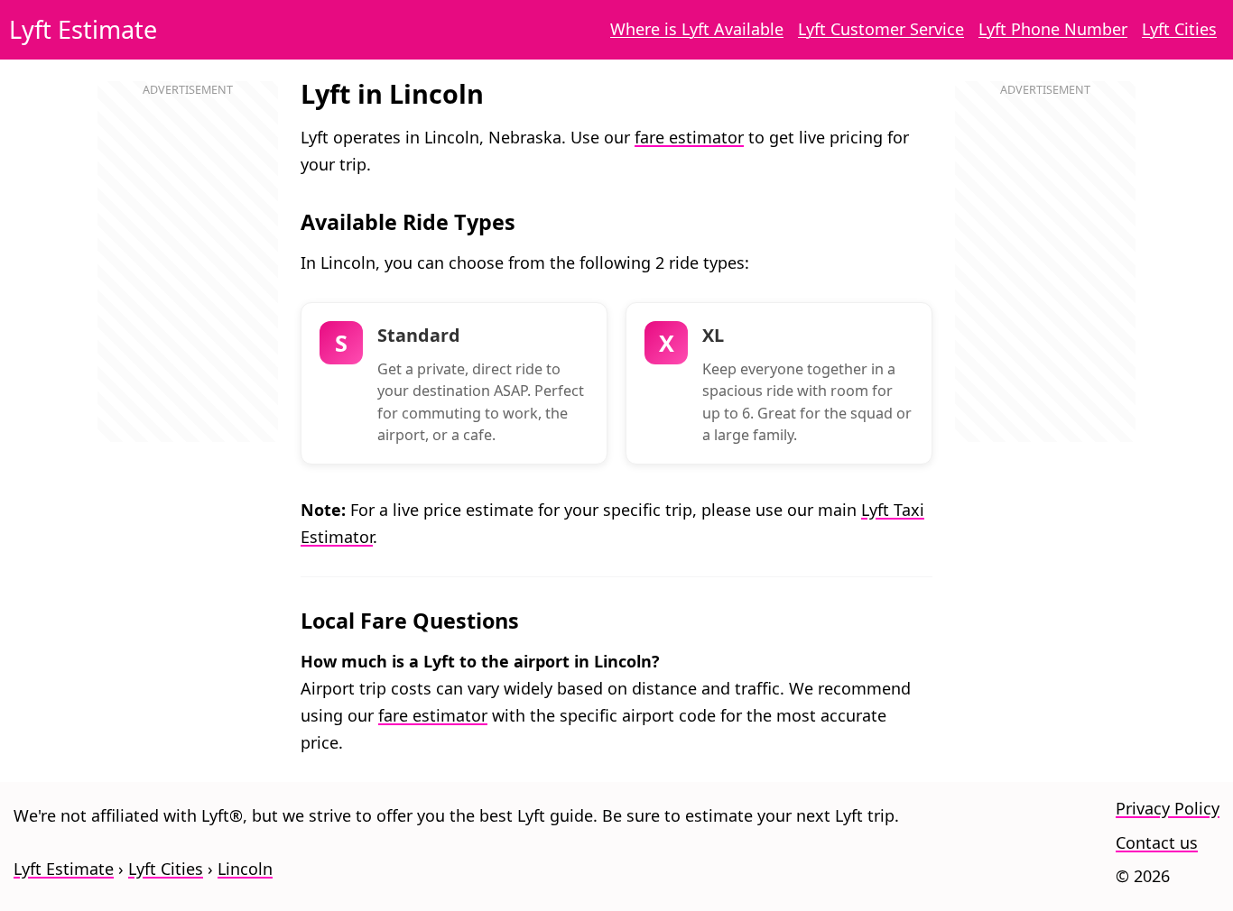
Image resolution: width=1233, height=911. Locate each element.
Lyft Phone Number (1052, 29)
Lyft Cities (1179, 29)
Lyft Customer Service (881, 29)
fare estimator (689, 137)
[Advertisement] (187, 280)
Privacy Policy (1167, 808)
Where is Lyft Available (696, 29)
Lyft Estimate (83, 29)
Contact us (1157, 842)
